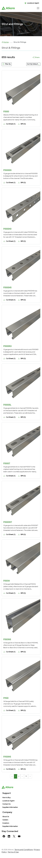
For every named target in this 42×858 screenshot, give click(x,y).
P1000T (6, 463)
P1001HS (7, 639)
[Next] (30, 776)
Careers (5, 820)
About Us (5, 816)
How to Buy (6, 797)
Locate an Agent (33, 3)
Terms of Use (13, 852)
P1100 (5, 698)
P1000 (6, 112)
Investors (5, 823)
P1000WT (7, 522)
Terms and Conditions (24, 850)
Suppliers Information (10, 807)
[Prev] (12, 776)
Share (37, 57)
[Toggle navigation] (38, 8)
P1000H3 (7, 229)
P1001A (6, 581)
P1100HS (7, 757)
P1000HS (7, 287)
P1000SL (7, 405)
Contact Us (6, 804)
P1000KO (7, 346)
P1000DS (7, 170)
